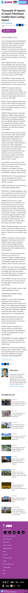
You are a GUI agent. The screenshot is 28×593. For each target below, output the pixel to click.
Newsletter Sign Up (7, 548)
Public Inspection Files (8, 564)
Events (4, 551)
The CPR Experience (7, 539)
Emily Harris (9, 23)
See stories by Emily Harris (17, 386)
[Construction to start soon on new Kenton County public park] (6, 436)
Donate (23, 2)
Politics (13, 469)
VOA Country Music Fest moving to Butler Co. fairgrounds (18, 414)
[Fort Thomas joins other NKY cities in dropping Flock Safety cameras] (6, 425)
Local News (14, 399)
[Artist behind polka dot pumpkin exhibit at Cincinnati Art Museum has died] (6, 485)
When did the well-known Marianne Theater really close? (18, 499)
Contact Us (5, 554)
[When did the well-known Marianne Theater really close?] (6, 498)
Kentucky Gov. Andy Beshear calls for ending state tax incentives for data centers (19, 474)
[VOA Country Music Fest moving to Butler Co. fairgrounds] (6, 413)
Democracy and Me (7, 557)
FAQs (4, 570)
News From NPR (7, 359)
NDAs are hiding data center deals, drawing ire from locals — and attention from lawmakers (19, 512)
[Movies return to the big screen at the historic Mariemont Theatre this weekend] (6, 459)
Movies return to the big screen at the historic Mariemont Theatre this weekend (18, 461)
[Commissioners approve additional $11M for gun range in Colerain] (6, 448)
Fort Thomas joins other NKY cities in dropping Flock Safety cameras (18, 426)
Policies (4, 560)
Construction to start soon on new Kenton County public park (19, 437)
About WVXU (6, 542)
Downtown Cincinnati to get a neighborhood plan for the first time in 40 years (19, 403)
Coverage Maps (6, 567)
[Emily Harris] (4, 372)
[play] (2, 591)
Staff (4, 573)
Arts (13, 482)
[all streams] (26, 591)
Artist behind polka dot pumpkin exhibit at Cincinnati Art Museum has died (19, 487)
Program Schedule (7, 545)
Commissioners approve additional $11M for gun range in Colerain (18, 449)
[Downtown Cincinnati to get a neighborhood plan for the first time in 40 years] (6, 402)
